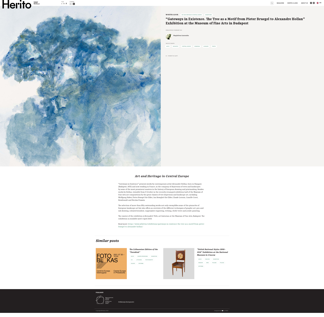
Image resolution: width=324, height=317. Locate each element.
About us (304, 3)
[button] (319, 3)
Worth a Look (292, 3)
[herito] (16, 3)
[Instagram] (313, 3)
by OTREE (225, 310)
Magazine (280, 3)
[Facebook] (311, 3)
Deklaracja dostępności (126, 302)
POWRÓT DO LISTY (173, 56)
